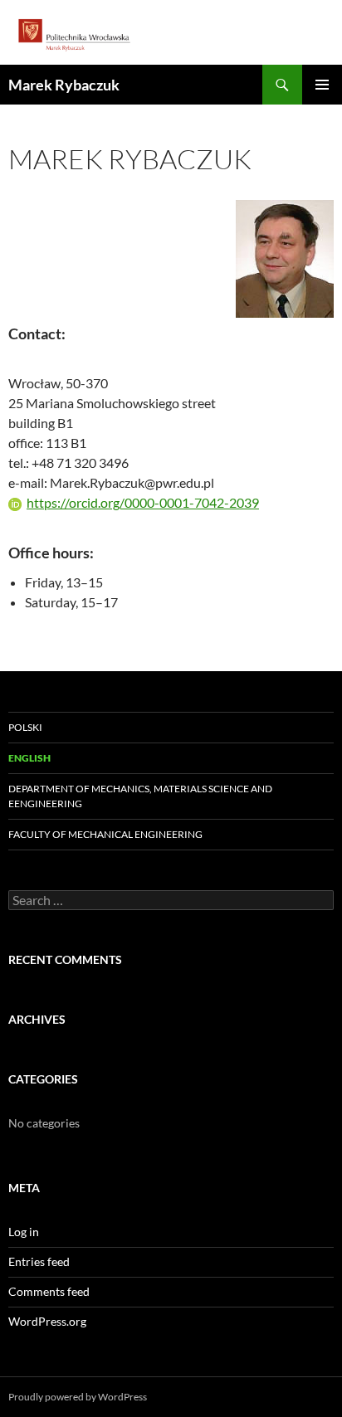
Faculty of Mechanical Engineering (105, 834)
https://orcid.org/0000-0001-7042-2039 (143, 502)
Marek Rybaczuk (64, 84)
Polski (25, 727)
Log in (23, 1232)
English (29, 758)
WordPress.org (47, 1321)
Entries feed (39, 1261)
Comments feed (49, 1291)
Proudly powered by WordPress (77, 1396)
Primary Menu (322, 85)
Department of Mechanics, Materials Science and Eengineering (140, 796)
